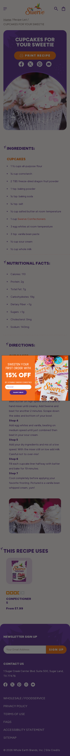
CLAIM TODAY (18, 392)
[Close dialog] (65, 357)
